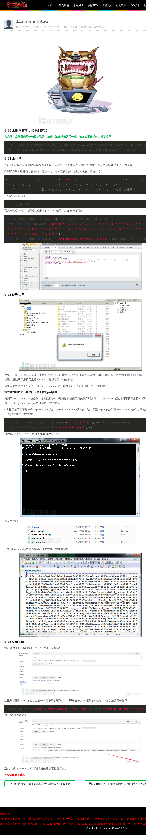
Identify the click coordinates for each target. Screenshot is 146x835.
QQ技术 (135, 5)
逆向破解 (64, 5)
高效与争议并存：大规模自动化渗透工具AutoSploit (40, 783)
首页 (49, 5)
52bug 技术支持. (119, 828)
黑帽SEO (93, 5)
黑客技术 (75, 26)
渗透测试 (78, 5)
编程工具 (107, 5)
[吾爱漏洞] (21, 5)
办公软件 (121, 5)
